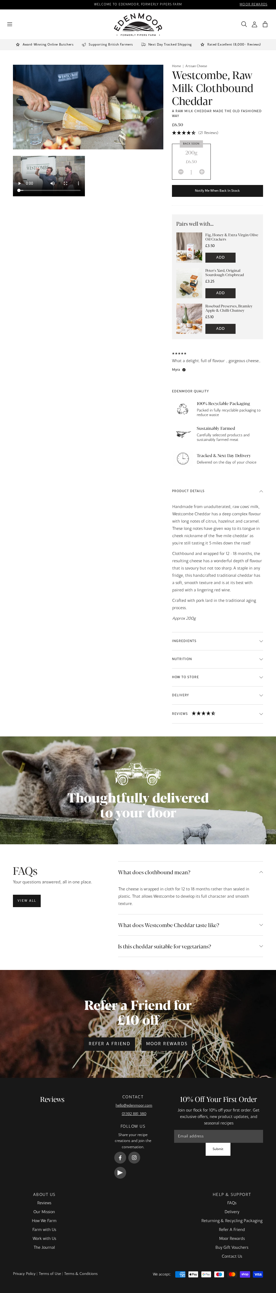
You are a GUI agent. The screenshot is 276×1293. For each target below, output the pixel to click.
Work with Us (44, 1239)
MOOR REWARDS (253, 4)
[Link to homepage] (138, 24)
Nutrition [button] (182, 659)
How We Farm (44, 1221)
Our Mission (44, 1212)
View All (27, 901)
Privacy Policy (24, 1274)
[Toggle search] (243, 24)
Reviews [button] (180, 714)
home (176, 66)
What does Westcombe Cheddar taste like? (168, 925)
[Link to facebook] (120, 1158)
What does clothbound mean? (154, 872)
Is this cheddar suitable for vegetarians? (164, 946)
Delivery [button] (180, 695)
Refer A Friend (232, 1230)
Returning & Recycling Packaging (232, 1221)
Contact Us (232, 1256)
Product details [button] (188, 491)
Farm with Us (44, 1230)
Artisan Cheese (196, 66)
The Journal (44, 1248)
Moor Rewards (167, 1044)
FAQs (231, 1203)
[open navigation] (9, 24)
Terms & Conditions (81, 1274)
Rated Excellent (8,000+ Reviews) (234, 45)
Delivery (232, 1212)
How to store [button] (185, 677)
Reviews (44, 1203)
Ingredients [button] (184, 641)
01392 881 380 (134, 1114)
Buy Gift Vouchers (231, 1248)
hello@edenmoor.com (134, 1105)
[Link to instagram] (134, 1158)
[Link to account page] (254, 24)
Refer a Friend (109, 1044)
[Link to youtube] (120, 1173)
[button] (265, 24)
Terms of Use (50, 1274)
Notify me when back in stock (217, 191)
